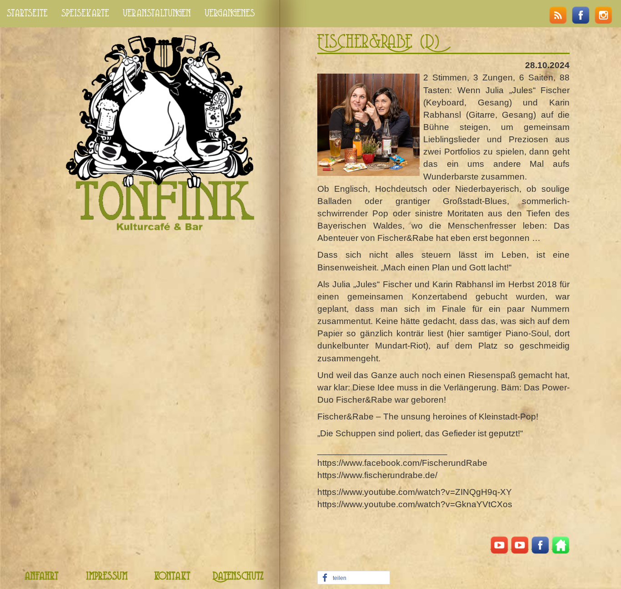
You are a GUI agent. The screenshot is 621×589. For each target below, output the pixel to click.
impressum (107, 576)
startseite (27, 13)
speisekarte (85, 13)
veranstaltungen (157, 13)
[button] (354, 578)
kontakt (172, 576)
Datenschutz (238, 576)
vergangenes (230, 13)
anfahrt (42, 576)
